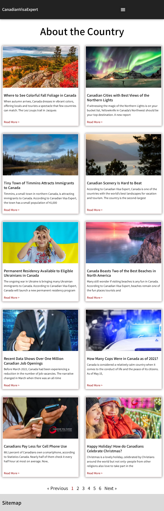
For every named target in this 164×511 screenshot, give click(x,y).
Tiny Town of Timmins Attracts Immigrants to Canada (39, 185)
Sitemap (11, 502)
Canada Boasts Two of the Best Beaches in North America (121, 273)
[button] (123, 9)
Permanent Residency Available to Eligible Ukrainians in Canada (38, 273)
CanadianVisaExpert (20, 9)
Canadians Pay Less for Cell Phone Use (35, 446)
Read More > (11, 122)
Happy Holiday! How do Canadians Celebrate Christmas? (115, 448)
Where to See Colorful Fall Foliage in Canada (40, 95)
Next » (110, 488)
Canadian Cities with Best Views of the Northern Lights (118, 97)
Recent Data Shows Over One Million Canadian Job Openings (33, 361)
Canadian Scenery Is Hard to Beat (114, 182)
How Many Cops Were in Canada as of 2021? (122, 358)
